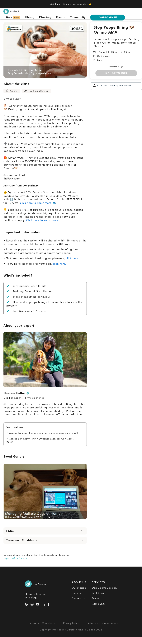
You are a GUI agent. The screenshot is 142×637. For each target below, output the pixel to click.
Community (98, 603)
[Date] (94, 52)
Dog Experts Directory (104, 587)
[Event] (7, 90)
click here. (59, 263)
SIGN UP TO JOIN (116, 73)
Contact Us (78, 598)
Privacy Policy (71, 623)
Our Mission (79, 587)
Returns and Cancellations (103, 623)
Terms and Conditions (42, 623)
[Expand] (82, 531)
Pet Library (98, 593)
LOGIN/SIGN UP (107, 17)
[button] (40, 517)
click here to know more (35, 202)
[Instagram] (32, 604)
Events (95, 598)
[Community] (94, 85)
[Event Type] (94, 56)
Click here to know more (42, 220)
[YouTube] (37, 604)
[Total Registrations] (25, 90)
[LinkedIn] (43, 604)
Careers (76, 593)
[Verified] (27, 393)
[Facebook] (48, 604)
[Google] (26, 604)
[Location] (94, 60)
